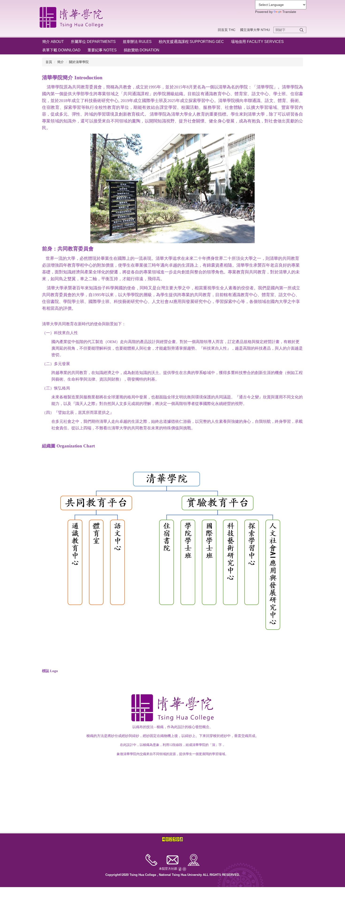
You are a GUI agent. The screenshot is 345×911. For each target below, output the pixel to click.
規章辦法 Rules (137, 42)
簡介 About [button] (53, 42)
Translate (289, 12)
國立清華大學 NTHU (255, 30)
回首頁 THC (226, 30)
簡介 (60, 62)
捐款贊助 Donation (141, 50)
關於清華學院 (79, 62)
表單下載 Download (61, 50)
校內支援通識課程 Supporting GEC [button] (191, 42)
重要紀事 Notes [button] (102, 50)
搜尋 (301, 30)
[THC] (73, 16)
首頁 (49, 62)
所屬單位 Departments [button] (93, 42)
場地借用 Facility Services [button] (257, 42)
